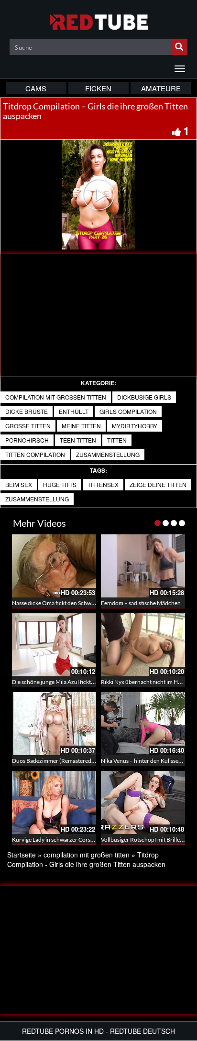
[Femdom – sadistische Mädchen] (143, 565)
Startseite (21, 854)
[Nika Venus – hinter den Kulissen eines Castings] (143, 723)
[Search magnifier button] (179, 47)
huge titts (60, 484)
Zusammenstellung (108, 454)
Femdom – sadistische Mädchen (141, 603)
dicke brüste (26, 411)
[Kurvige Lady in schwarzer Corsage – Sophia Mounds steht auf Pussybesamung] (54, 802)
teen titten (78, 440)
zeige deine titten (158, 484)
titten (117, 440)
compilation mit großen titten (55, 397)
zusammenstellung (37, 499)
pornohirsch (27, 440)
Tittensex (103, 484)
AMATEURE (161, 88)
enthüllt (73, 411)
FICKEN (98, 88)
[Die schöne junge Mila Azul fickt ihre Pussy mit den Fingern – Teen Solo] (54, 644)
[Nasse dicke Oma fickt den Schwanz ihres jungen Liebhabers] (54, 565)
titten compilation (35, 454)
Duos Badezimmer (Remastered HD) (57, 760)
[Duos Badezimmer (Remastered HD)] (54, 723)
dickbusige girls (144, 397)
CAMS (35, 88)
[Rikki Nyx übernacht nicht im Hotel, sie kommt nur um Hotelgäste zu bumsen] (143, 644)
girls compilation (128, 411)
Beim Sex (18, 484)
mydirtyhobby (134, 426)
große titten (28, 426)
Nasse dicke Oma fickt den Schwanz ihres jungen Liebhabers (86, 603)
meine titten (81, 426)
